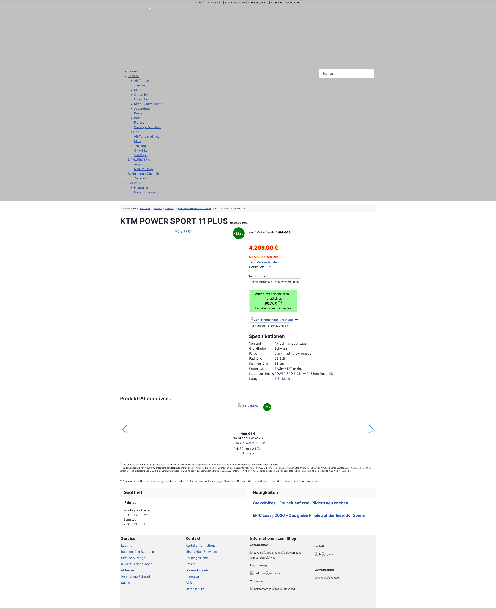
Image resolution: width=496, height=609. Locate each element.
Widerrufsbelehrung (200, 570)
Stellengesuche (197, 558)
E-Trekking (282, 379)
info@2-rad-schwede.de (285, 2)
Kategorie (256, 379)
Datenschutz (195, 589)
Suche (125, 583)
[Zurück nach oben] (491, 604)
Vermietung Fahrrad (135, 576)
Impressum (194, 576)
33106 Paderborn (235, 2)
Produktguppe (259, 368)
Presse (190, 564)
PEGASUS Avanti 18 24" (248, 443)
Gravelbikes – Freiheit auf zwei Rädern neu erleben (300, 503)
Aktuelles (127, 570)
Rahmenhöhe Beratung (137, 552)
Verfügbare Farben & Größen (269, 325)
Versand (255, 343)
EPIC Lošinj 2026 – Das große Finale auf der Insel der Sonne (309, 515)
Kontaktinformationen (201, 545)
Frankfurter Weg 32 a (209, 2)
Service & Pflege (133, 558)
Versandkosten (268, 262)
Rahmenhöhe (258, 363)
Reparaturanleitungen (136, 564)
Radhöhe (255, 358)
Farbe (253, 353)
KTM (268, 267)
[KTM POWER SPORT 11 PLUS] (184, 231)
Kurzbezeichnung (261, 374)
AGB (189, 583)
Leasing (126, 545)
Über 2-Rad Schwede (201, 552)
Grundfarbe (257, 348)
